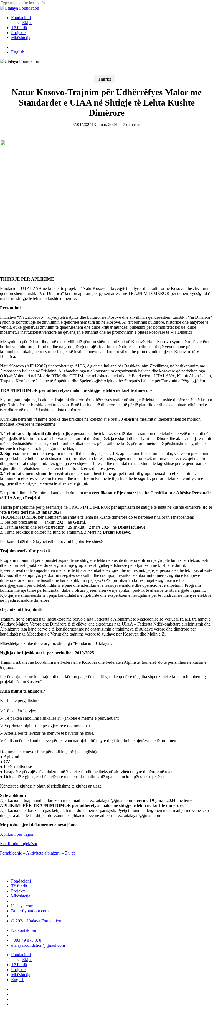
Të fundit (19, 886)
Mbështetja (20, 896)
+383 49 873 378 (26, 940)
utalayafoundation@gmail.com (38, 945)
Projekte (18, 891)
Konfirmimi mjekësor (18, 843)
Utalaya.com (22, 906)
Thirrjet (104, 79)
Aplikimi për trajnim (18, 834)
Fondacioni (21, 881)
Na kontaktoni (23, 930)
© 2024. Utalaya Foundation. (36, 921)
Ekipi (27, 959)
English (17, 979)
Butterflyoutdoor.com (30, 911)
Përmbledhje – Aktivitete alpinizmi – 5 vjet (37, 853)
